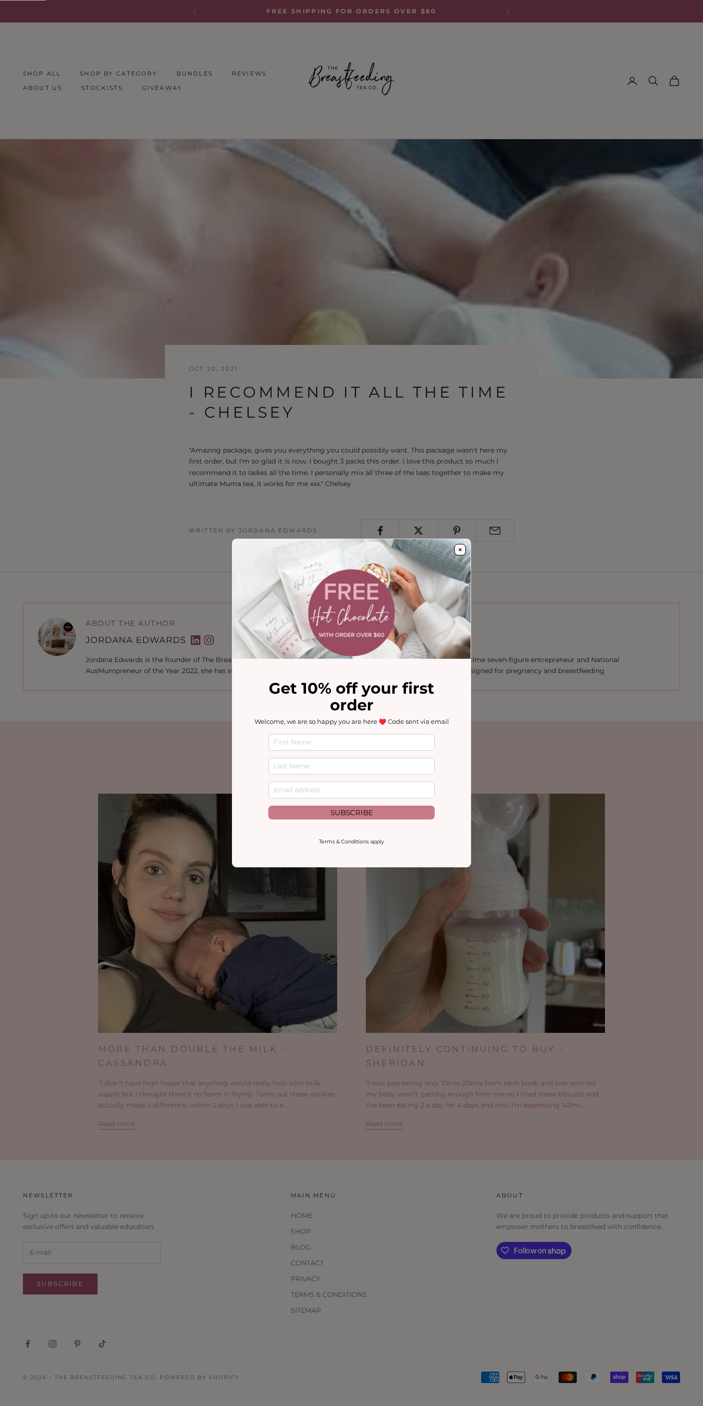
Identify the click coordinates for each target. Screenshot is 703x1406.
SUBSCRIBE (351, 812)
